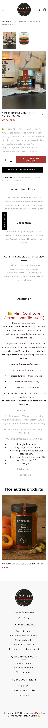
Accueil (5, 21)
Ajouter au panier (31, 159)
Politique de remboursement (24, 649)
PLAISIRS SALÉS (24, 686)
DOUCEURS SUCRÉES (24, 690)
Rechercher (24, 695)
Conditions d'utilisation (24, 644)
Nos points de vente (24, 667)
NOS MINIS (15, 180)
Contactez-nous (24, 631)
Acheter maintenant (22, 169)
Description (24, 298)
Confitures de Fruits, (24, 177)
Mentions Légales (24, 640)
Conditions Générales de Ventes (24, 635)
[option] (9, 40)
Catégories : (7, 177)
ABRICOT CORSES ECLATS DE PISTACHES (23, 564)
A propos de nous (24, 663)
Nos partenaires (24, 672)
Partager (5, 222)
